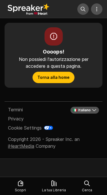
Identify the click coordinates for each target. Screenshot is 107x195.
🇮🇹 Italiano (82, 110)
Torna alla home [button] (53, 77)
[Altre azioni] (96, 9)
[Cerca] (83, 9)
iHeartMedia (21, 146)
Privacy (16, 119)
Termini (15, 109)
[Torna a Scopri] (29, 9)
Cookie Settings (25, 128)
